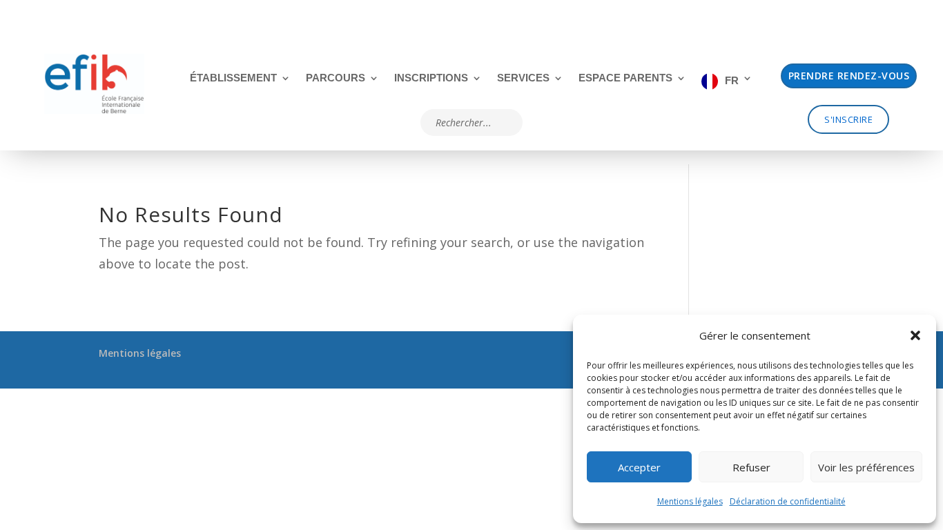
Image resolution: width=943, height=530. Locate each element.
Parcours (335, 78)
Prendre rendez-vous (849, 75)
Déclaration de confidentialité (788, 501)
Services (523, 78)
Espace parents (625, 78)
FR (732, 80)
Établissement (233, 78)
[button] (915, 335)
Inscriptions (431, 78)
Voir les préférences (866, 467)
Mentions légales (690, 501)
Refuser (751, 467)
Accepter (639, 467)
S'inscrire (848, 119)
